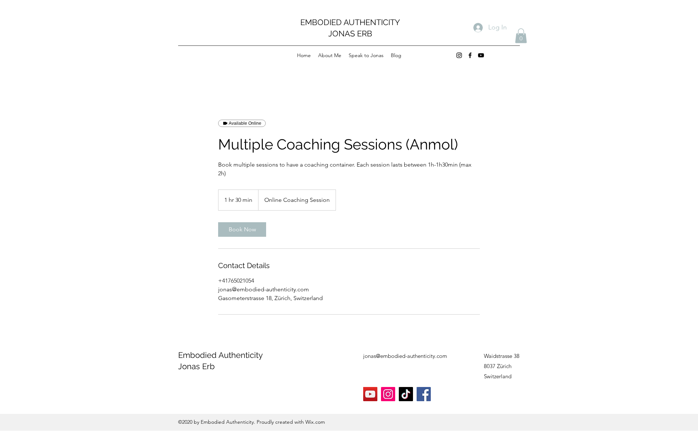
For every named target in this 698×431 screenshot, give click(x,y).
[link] (242, 229)
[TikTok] (406, 394)
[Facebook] (470, 55)
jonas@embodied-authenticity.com (405, 355)
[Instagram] (459, 55)
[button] (521, 35)
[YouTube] (481, 55)
